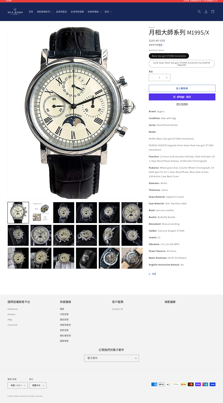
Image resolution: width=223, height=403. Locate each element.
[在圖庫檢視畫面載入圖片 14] (41, 258)
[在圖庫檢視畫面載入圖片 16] (86, 258)
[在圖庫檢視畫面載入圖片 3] (63, 212)
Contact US (117, 309)
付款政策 (64, 314)
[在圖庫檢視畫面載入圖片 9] (63, 235)
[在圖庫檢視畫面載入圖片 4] (86, 212)
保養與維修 (65, 324)
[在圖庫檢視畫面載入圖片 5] (109, 212)
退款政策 (64, 330)
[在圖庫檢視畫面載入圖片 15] (63, 258)
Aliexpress (13, 309)
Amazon (12, 314)
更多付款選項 (182, 104)
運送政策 (64, 319)
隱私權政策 (65, 335)
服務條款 (64, 341)
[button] (44, 11)
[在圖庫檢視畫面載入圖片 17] (109, 258)
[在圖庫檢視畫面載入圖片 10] (86, 235)
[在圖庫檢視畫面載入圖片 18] (132, 258)
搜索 (62, 309)
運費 (160, 45)
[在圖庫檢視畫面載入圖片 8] (41, 235)
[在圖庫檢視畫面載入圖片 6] (132, 212)
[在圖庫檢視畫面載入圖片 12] (132, 235)
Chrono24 (12, 324)
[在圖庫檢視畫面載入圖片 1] (18, 212)
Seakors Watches (20, 396)
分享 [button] (154, 274)
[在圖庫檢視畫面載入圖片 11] (109, 235)
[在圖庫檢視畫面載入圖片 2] (41, 212)
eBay (10, 319)
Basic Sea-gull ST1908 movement (169, 56)
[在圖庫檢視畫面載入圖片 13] (18, 258)
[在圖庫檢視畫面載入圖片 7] (18, 235)
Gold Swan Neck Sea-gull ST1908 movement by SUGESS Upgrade (181, 63)
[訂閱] (135, 358)
